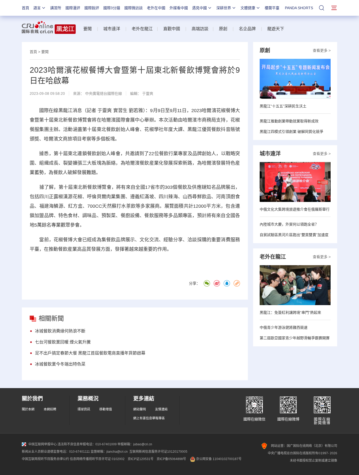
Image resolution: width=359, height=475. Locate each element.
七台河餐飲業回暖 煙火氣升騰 (63, 342)
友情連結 (161, 409)
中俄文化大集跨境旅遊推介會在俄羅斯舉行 (295, 209)
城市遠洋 (111, 29)
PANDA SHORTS (299, 8)
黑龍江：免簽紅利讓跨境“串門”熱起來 (290, 312)
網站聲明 (139, 409)
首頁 (25, 8)
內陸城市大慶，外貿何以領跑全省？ (289, 224)
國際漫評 (72, 8)
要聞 (87, 29)
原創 (223, 29)
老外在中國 (156, 8)
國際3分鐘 (111, 8)
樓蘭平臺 (272, 8)
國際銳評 (91, 8)
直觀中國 (171, 29)
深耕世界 (223, 8)
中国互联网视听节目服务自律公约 (45, 459)
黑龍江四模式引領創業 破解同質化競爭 (291, 131)
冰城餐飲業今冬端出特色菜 (60, 364)
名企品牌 (247, 29)
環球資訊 (84, 409)
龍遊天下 (275, 29)
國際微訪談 (133, 8)
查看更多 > (322, 50)
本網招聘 (50, 409)
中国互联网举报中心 (42, 444)
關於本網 (28, 409)
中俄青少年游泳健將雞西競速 (283, 327)
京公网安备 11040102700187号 (218, 459)
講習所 (55, 8)
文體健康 (247, 8)
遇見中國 (199, 8)
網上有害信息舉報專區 (149, 418)
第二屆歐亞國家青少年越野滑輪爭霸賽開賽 (295, 338)
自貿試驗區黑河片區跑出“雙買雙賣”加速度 (294, 235)
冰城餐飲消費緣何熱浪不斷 (60, 331)
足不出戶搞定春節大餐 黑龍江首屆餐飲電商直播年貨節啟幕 (90, 353)
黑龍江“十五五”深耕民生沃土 (283, 106)
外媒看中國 (179, 8)
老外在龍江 (142, 29)
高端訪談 (200, 29)
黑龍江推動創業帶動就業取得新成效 (289, 121)
